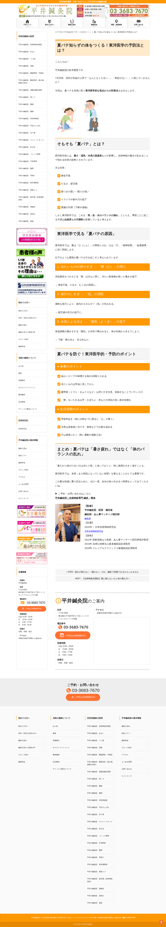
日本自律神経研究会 (94, 531)
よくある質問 (23, 484)
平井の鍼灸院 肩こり (26, 97)
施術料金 (21, 346)
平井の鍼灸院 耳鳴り (26, 176)
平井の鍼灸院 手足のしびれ (29, 126)
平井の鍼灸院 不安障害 (27, 161)
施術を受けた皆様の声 (26, 332)
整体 (20, 373)
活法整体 (21, 402)
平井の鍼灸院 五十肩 (26, 133)
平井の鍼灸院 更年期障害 (28, 183)
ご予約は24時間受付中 (32, 609)
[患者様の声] (30, 250)
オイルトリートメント (26, 387)
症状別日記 (22, 429)
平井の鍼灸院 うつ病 (26, 59)
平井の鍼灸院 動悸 (26, 168)
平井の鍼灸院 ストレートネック (31, 140)
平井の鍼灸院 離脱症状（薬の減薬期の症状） (31, 81)
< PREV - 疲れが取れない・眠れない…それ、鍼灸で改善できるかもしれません (102, 572)
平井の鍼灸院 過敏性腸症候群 (30, 90)
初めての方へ (23, 311)
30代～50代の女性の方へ (27, 318)
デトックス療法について (27, 409)
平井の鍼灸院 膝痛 (26, 111)
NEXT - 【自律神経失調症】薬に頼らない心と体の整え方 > (102, 578)
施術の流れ (22, 325)
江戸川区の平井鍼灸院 (86, 924)
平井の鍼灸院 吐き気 (26, 147)
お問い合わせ (23, 491)
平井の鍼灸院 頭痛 (26, 66)
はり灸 (20, 366)
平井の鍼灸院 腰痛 (26, 104)
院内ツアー (22, 456)
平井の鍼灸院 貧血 (26, 221)
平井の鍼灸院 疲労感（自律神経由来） (31, 198)
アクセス (21, 477)
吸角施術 (21, 395)
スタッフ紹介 (23, 339)
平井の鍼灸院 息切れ (26, 214)
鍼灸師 (88, 518)
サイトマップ (23, 498)
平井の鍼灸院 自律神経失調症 (30, 44)
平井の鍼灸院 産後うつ (27, 190)
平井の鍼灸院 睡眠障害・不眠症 (31, 73)
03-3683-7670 (33, 602)
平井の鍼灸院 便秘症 (26, 207)
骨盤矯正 (21, 380)
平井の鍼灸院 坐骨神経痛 (28, 119)
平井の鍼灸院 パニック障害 (29, 154)
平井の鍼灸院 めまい (26, 52)
